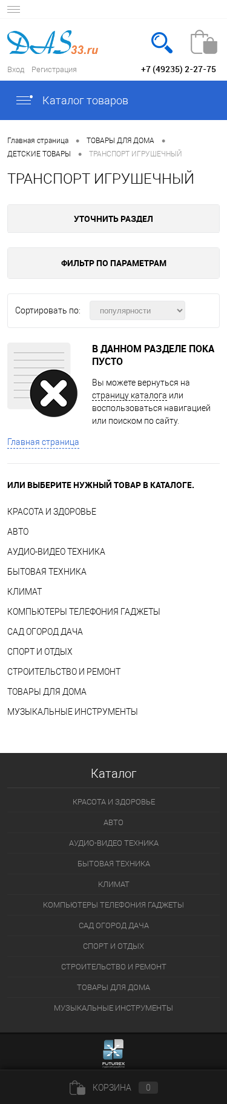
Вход (15, 69)
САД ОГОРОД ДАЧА (45, 632)
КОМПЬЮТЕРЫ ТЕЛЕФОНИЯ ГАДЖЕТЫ (83, 612)
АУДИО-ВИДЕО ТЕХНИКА (56, 552)
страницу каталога (129, 395)
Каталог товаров (84, 100)
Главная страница (43, 442)
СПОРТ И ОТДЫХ (40, 652)
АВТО (17, 532)
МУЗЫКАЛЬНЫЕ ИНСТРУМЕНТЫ (72, 712)
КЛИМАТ (24, 592)
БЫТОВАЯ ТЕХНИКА (47, 572)
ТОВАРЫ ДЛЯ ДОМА (47, 692)
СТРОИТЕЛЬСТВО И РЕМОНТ (63, 672)
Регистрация (54, 69)
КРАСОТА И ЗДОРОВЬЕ (51, 512)
